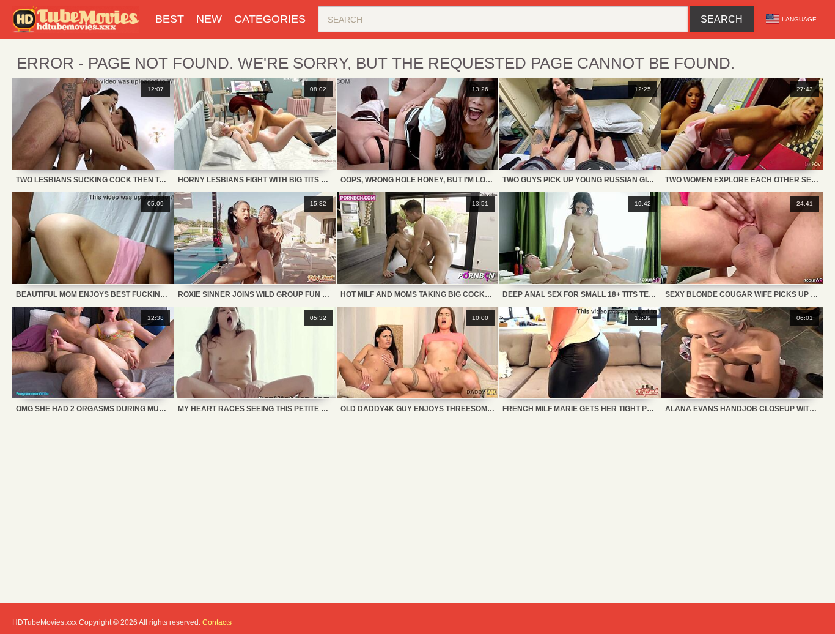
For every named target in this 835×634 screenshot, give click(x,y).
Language (799, 19)
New (209, 19)
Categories (270, 19)
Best (169, 19)
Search (722, 19)
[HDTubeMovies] (77, 19)
